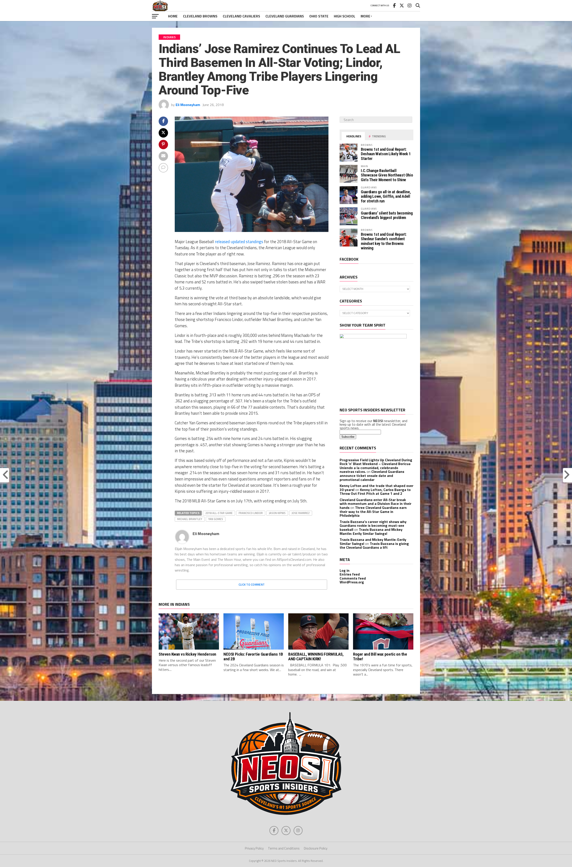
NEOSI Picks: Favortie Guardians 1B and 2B (253, 656)
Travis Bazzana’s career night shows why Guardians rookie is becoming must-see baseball (373, 525)
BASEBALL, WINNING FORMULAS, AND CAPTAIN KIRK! (316, 656)
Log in (344, 570)
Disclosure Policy (315, 848)
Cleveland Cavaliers (241, 16)
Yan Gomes (215, 519)
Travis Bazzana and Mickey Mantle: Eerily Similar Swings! (371, 531)
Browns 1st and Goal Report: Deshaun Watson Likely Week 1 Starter (386, 154)
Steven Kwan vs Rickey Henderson (187, 654)
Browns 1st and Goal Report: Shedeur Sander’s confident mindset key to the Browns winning (383, 241)
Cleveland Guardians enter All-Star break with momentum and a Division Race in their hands (375, 503)
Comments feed (353, 578)
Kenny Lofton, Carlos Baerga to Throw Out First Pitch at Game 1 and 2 (375, 491)
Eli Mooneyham (188, 104)
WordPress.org (352, 582)
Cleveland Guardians (284, 16)
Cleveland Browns (200, 16)
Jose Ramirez (301, 513)
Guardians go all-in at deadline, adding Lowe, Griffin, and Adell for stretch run (386, 196)
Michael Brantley (189, 519)
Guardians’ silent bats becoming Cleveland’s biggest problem (387, 215)
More (365, 16)
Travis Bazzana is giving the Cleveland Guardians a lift (374, 545)
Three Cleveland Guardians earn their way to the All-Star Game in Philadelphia (373, 511)
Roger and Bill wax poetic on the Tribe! (380, 656)
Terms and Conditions (284, 848)
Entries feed (350, 574)
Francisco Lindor (251, 513)
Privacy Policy (254, 848)
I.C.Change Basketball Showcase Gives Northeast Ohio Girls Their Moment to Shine (387, 175)
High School (344, 16)
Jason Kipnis (277, 513)
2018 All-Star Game (219, 513)
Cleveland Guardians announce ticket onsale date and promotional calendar (372, 475)
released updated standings (239, 241)
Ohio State (318, 16)
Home (173, 16)
